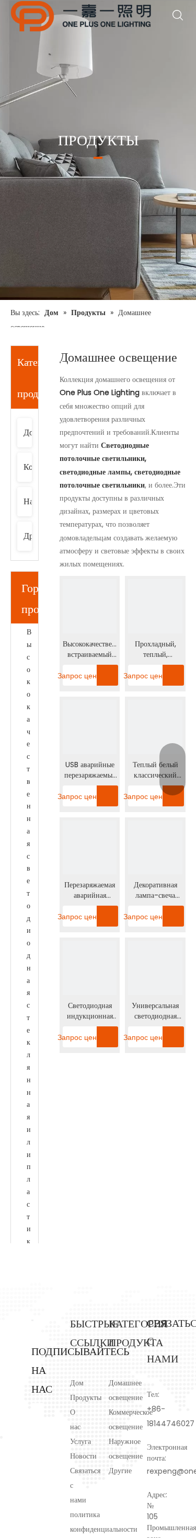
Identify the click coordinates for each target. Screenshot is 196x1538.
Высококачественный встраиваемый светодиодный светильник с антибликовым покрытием (90, 649)
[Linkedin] (37, 1425)
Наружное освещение (30, 501)
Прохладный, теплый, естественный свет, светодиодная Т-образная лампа (155, 649)
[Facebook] (37, 1410)
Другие (30, 536)
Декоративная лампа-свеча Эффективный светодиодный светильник (155, 890)
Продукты (85, 1397)
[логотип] (32, 1320)
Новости (83, 1456)
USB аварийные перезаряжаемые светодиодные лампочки (90, 769)
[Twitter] (37, 1439)
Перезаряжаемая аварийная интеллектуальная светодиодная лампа (90, 890)
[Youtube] (37, 1454)
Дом (77, 1383)
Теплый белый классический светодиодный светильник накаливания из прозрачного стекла (155, 769)
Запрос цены (82, 676)
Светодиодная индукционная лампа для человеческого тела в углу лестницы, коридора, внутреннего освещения (90, 1010)
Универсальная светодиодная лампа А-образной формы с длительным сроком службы (155, 1010)
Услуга (80, 1441)
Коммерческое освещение (30, 467)
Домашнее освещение (30, 432)
